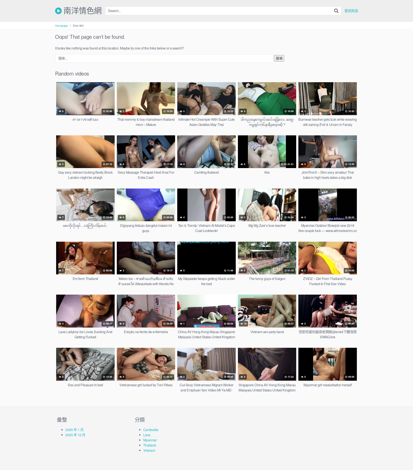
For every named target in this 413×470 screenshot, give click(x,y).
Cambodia (150, 429)
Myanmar (150, 440)
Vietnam (149, 450)
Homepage (61, 25)
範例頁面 (351, 10)
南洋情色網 (82, 11)
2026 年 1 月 (74, 429)
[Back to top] (401, 456)
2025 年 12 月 (75, 434)
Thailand (149, 445)
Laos (146, 434)
